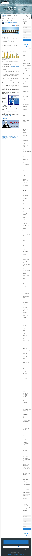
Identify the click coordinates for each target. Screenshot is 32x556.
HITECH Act (24, 217)
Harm (23, 203)
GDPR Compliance (25, 195)
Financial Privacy (25, 182)
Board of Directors (25, 81)
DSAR (23, 154)
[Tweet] (14, 25)
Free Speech (24, 190)
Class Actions (25, 109)
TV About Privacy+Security (25, 365)
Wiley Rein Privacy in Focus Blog (26, 501)
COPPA (24, 126)
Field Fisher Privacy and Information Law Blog (26, 417)
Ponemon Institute (25, 479)
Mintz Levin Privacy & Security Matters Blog (26, 465)
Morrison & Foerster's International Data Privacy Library (27, 468)
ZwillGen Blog (25, 502)
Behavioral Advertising (26, 75)
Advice (24, 57)
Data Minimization (25, 140)
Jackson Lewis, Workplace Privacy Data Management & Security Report (26, 453)
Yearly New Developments (25, 376)
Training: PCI (24, 358)
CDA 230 (24, 99)
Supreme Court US (25, 335)
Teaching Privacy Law (26, 340)
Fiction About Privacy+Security (25, 177)
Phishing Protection (26, 285)
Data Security (25, 143)
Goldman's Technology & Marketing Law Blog (26, 426)
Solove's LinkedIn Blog (26, 492)
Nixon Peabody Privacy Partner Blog (26, 474)
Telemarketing (25, 345)
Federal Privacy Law (26, 173)
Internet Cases (25, 450)
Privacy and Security (26, 293)
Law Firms (24, 238)
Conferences (25, 115)
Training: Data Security (26, 350)
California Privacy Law (26, 86)
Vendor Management (26, 366)
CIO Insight (24, 400)
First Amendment (25, 185)
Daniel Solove (7, 22)
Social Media (24, 325)
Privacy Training (25, 309)
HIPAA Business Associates (25, 214)
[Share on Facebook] (13, 25)
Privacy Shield (25, 304)
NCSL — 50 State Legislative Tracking (26, 471)
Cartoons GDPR (25, 94)
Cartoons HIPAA (25, 96)
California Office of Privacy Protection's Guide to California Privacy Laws (26, 395)
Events (24, 168)
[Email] (18, 25)
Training (24, 346)
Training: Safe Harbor (26, 362)
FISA (23, 187)
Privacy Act (24, 291)
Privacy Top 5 (25, 305)
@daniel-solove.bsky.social (13, 22)
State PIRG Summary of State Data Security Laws (26, 495)
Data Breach (24, 137)
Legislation (24, 243)
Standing (24, 330)
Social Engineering (25, 323)
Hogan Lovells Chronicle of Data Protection (26, 438)
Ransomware (25, 312)
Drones (24, 152)
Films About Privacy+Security (25, 180)
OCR (23, 268)
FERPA (24, 175)
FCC (23, 170)
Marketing (24, 254)
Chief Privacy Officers (26, 104)
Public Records (25, 310)
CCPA (23, 98)
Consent (24, 118)
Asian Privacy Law (25, 70)
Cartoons (24, 93)
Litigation (24, 249)
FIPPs (23, 183)
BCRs (23, 73)
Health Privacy (25, 205)
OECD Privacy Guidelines (26, 270)
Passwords (24, 273)
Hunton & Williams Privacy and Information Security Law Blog (26, 443)
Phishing (24, 283)
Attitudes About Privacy (26, 71)
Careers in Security (25, 91)
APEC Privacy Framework (26, 63)
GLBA (23, 200)
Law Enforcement (5, 136)
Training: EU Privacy (26, 351)
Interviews (24, 228)
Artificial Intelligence (26, 66)
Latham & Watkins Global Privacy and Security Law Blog (26, 459)
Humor (24, 219)
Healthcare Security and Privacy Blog (26, 429)
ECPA (23, 156)
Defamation (24, 149)
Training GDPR (25, 348)
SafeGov (24, 486)
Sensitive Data (25, 322)
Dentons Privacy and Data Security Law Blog (27, 410)
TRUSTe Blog (25, 498)
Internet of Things (25, 226)
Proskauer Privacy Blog (26, 484)
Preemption (24, 288)
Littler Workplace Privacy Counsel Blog (26, 462)
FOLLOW (25, 44)
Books (23, 83)
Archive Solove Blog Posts (27, 65)
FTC (23, 192)
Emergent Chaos (25, 414)
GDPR (23, 193)
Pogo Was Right (25, 477)
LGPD (23, 245)
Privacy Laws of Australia (26, 481)
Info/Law (24, 448)
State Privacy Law (25, 333)
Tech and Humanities (26, 341)
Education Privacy (25, 157)
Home (3, 15)
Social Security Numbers (26, 327)
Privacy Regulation (25, 302)
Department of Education (27, 151)
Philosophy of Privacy (26, 281)
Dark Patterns (25, 135)
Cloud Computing (25, 111)
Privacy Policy (10, 554)
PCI (23, 276)
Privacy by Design (25, 294)
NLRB (23, 262)
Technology (24, 343)
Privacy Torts (25, 307)
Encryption (24, 161)
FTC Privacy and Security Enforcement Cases (26, 421)
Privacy (14, 137)
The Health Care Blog (26, 496)
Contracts (24, 124)
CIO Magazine (25, 402)
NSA (14, 136)
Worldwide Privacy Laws (26, 371)
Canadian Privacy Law (26, 88)
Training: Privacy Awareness (25, 360)
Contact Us (22, 554)
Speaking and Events (26, 328)
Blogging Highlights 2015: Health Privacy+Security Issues (6, 141)
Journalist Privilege (25, 230)
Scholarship (24, 318)
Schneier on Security (26, 489)
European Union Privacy (26, 167)
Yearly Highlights (25, 373)
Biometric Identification (26, 78)
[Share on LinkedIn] (17, 25)
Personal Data (25, 280)
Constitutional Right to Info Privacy (26, 121)
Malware (24, 252)
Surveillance (7, 137)
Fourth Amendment (26, 188)
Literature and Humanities (25, 247)
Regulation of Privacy (26, 315)
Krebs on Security (25, 456)
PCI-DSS (24, 278)
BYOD (23, 84)
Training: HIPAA (25, 356)
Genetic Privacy (25, 198)
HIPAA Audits (25, 211)
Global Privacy (25, 201)
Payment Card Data (26, 275)
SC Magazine (24, 487)
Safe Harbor (24, 317)
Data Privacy (24, 142)
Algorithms (24, 60)
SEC (23, 320)
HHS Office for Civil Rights (27, 208)
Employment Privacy (26, 159)
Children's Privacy (25, 107)
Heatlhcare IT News (26, 433)
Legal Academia (25, 242)
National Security (11, 136)
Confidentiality (25, 117)
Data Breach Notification (26, 138)
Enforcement (25, 162)
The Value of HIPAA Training (17, 141)
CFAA (23, 101)
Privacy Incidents (25, 299)
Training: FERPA (25, 353)
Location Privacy (25, 251)
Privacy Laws (25, 300)
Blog (5, 15)
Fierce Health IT (25, 418)
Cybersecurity (25, 133)
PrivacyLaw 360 (25, 482)
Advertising (24, 55)
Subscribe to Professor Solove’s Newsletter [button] (16, 541)
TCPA (23, 338)
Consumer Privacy (25, 123)
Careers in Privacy (25, 89)
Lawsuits (24, 240)
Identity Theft (25, 223)
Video (23, 368)
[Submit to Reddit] (16, 25)
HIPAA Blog (24, 435)
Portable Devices (25, 286)
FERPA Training (22, 549)
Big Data (24, 76)
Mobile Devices (25, 256)
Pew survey (7, 40)
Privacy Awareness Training (5, 549)
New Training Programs (26, 261)
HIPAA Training (25, 216)
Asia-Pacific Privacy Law (26, 68)
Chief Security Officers (26, 106)
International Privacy (26, 225)
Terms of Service (16, 554)
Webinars (24, 370)
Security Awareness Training (15, 549)
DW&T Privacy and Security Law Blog (25, 412)
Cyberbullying (25, 132)
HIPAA (23, 210)
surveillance (4, 138)
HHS (23, 206)
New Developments (26, 259)
